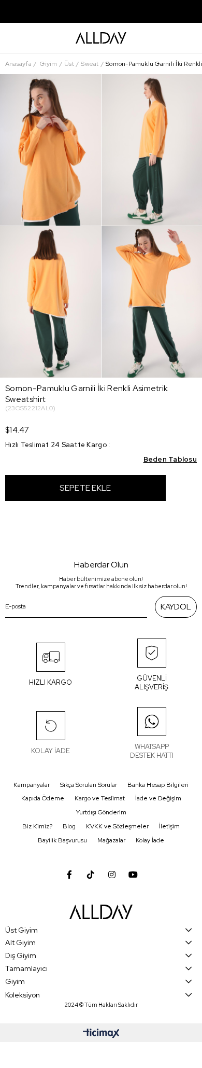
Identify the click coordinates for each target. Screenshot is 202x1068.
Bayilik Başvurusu (62, 840)
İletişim (169, 826)
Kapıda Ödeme (42, 798)
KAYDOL (176, 607)
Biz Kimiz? (37, 826)
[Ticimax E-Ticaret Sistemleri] (101, 1034)
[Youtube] (133, 874)
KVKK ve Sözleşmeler (117, 826)
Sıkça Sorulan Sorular (88, 785)
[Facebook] (69, 874)
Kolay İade (150, 840)
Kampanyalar (31, 785)
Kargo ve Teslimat (100, 798)
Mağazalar (111, 840)
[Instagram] (112, 874)
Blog (69, 826)
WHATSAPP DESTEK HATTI (152, 751)
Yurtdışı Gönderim (101, 812)
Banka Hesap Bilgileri (158, 785)
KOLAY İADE (50, 750)
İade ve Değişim (158, 798)
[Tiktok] (90, 874)
